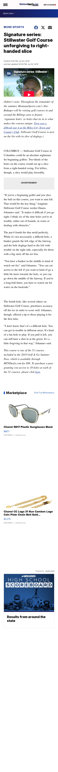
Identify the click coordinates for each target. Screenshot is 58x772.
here (37, 372)
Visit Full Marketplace (44, 393)
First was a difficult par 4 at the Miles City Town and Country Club (27, 127)
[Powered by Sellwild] (49, 571)
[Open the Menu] (5, 4)
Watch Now (49, 5)
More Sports (14, 27)
